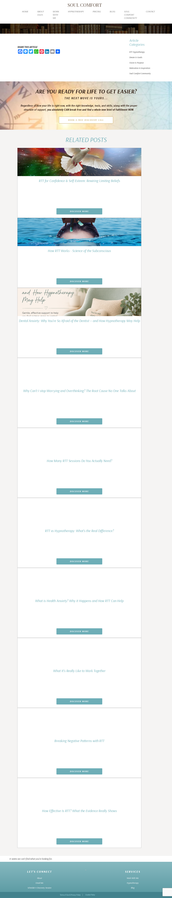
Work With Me (56, 14)
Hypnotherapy (76, 11)
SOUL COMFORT (85, 5)
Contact (150, 11)
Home (25, 11)
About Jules (40, 13)
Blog (112, 11)
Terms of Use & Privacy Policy (70, 895)
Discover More (79, 211)
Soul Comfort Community (130, 14)
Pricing (97, 11)
